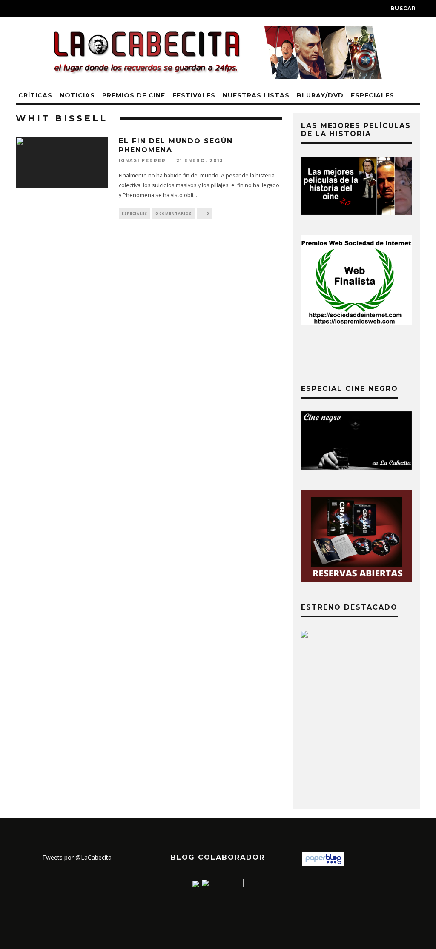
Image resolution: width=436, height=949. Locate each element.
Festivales (193, 95)
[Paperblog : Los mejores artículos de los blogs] (323, 864)
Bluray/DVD (320, 95)
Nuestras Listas (256, 95)
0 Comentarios (173, 213)
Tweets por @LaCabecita (77, 857)
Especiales (372, 95)
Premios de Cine (133, 95)
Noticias (77, 95)
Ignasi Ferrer (142, 160)
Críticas (35, 95)
